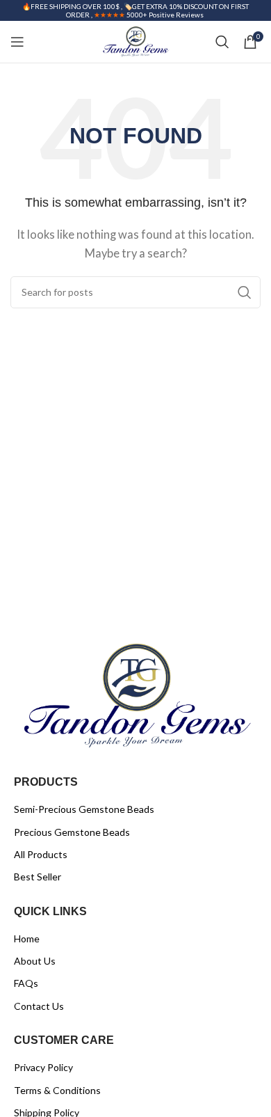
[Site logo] (135, 40)
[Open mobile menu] (17, 42)
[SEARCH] (245, 292)
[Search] (222, 42)
